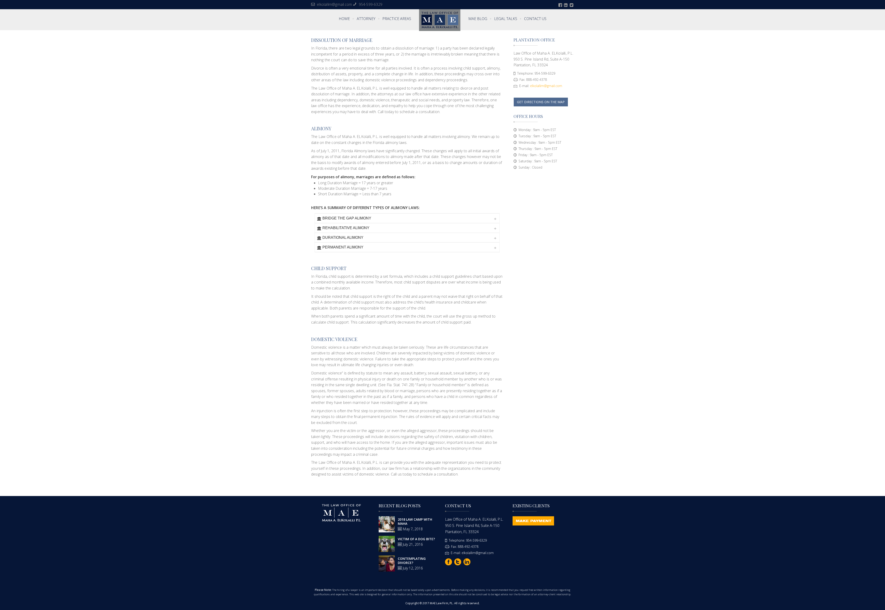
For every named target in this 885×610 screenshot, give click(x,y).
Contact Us (535, 18)
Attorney (366, 18)
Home (344, 18)
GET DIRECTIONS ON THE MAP (541, 102)
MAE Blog (477, 18)
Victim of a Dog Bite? (416, 539)
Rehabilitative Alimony (345, 228)
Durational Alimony (342, 237)
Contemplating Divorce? (412, 560)
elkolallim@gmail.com (334, 4)
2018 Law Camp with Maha (415, 521)
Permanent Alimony (342, 247)
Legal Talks (505, 18)
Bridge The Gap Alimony (346, 218)
